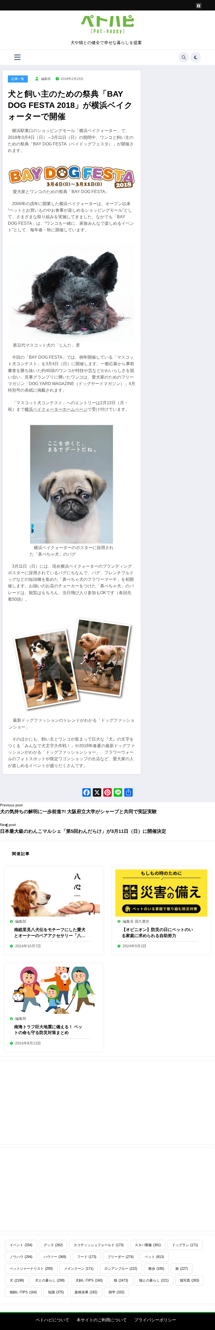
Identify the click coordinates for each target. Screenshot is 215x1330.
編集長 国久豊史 (136, 921)
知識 (56, 1292)
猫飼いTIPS (23, 1292)
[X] (97, 793)
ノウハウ (21, 1257)
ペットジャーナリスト (31, 1269)
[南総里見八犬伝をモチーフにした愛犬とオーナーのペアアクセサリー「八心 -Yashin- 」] (54, 893)
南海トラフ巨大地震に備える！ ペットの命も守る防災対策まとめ (48, 1030)
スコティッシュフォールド (98, 1245)
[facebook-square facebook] (198, 5)
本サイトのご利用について (102, 1320)
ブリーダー (120, 1257)
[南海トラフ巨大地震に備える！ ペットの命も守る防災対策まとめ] (54, 990)
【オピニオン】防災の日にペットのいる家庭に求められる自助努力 (157, 932)
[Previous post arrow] (6, 825)
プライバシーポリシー (155, 1320)
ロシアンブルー (120, 1269)
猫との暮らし (154, 1280)
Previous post (11, 805)
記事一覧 (18, 79)
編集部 (46, 79)
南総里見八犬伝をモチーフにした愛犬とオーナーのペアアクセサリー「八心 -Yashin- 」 (49, 933)
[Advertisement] (108, 1102)
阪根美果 (86, 1292)
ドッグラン (185, 1245)
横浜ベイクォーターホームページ (56, 409)
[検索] (184, 57)
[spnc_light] (195, 57)
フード (86, 1257)
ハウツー (55, 1257)
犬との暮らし (49, 1280)
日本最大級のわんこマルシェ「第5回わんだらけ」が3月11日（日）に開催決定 (83, 831)
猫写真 (189, 1280)
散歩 (156, 1269)
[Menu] (17, 57)
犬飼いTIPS (89, 1280)
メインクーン (78, 1269)
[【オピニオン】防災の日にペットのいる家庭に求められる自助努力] (161, 893)
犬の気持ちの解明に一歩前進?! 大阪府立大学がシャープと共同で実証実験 (78, 811)
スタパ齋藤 (148, 1245)
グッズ (53, 1245)
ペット (154, 1257)
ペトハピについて (52, 1320)
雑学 (116, 1292)
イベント (21, 1245)
